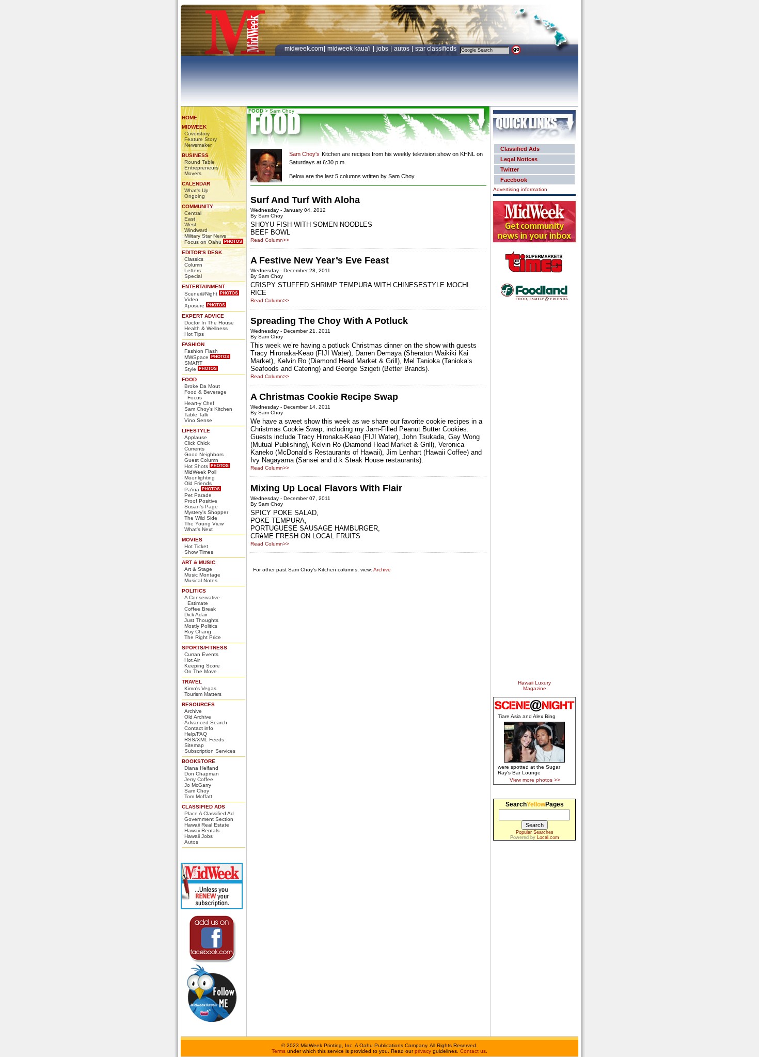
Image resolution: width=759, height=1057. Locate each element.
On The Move (200, 671)
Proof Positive (200, 501)
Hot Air (192, 660)
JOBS (383, 48)
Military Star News (205, 236)
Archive (193, 711)
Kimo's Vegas (200, 688)
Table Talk (196, 414)
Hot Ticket (196, 546)
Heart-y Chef (199, 403)
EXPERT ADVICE (203, 316)
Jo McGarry (197, 785)
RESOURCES (198, 704)
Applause (195, 437)
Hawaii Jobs (198, 836)
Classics (193, 259)
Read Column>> (269, 240)
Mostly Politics (200, 626)
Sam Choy (196, 791)
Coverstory (197, 133)
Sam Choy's (304, 154)
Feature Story (200, 139)
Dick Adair (196, 614)
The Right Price (202, 637)
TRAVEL (192, 682)
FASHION (193, 344)
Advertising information (520, 189)
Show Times (198, 552)
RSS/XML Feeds (204, 739)
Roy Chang (197, 631)
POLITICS (194, 591)
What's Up (196, 190)
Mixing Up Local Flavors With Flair (326, 488)
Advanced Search (205, 722)
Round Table (199, 162)
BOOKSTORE (198, 761)
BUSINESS (195, 155)
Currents (194, 449)
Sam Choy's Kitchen (208, 409)
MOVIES (192, 539)
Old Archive (197, 717)
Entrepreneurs (201, 167)
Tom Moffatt (198, 796)
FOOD (189, 379)
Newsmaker (198, 145)
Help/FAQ (195, 734)
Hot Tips (194, 334)
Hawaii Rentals (201, 830)
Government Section (208, 819)
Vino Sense (198, 420)
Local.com (548, 837)
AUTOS (402, 48)
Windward (196, 230)
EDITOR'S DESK (202, 252)
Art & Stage (198, 569)
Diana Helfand (201, 768)
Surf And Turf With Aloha (305, 200)
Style (190, 369)
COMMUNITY (197, 206)
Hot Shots (196, 466)
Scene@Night (200, 294)
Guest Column (201, 460)
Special (193, 276)
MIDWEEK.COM (303, 48)
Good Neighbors (204, 454)
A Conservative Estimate (202, 600)
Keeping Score (202, 666)
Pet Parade (198, 495)
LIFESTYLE (196, 430)
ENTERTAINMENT (203, 286)
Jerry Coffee (198, 779)
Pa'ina (191, 489)
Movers (192, 173)
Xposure (194, 305)
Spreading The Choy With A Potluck (329, 321)
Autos (191, 842)
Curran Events (201, 654)
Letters (192, 270)
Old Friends (198, 483)
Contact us (473, 1051)
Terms (279, 1051)
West (190, 224)
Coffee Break (200, 609)
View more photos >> (535, 780)
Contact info (198, 728)
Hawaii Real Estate (206, 825)
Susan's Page (201, 506)
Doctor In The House (209, 322)
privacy (423, 1051)
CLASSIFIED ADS (203, 807)
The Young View (204, 523)
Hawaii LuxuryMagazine (534, 685)
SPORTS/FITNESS (204, 647)
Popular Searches (535, 832)
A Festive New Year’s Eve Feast (319, 260)
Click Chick (197, 443)
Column (193, 265)
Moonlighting (199, 477)
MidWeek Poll (200, 472)
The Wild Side (200, 518)
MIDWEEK (194, 127)
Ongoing (194, 196)
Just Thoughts (201, 620)
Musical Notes (200, 580)
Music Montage (202, 575)
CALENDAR (196, 183)
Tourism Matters (203, 694)
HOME (189, 117)
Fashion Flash (201, 351)
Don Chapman (201, 773)
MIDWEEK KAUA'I (349, 48)
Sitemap (194, 745)
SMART (193, 363)
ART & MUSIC (198, 562)
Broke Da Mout (202, 386)
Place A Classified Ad (209, 813)
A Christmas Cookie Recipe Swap (324, 397)
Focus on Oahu (203, 242)
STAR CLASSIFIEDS (436, 48)
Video (191, 299)
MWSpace (196, 357)
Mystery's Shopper (206, 512)
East (189, 219)
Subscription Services (209, 751)
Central (192, 213)
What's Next (198, 529)
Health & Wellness (206, 328)
